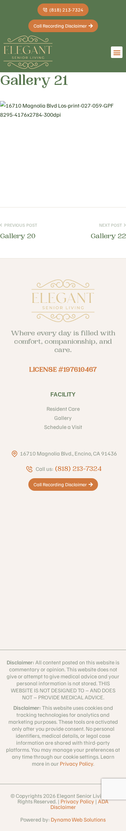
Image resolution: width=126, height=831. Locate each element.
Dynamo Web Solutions (78, 819)
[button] (116, 52)
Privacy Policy (76, 763)
